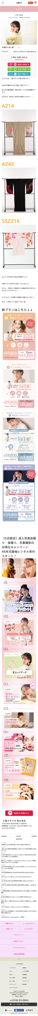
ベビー (10, 971)
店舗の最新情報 (19, 954)
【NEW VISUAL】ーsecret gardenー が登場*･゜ (13, 917)
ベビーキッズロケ (13, 987)
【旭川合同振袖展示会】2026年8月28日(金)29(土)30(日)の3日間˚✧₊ (18, 872)
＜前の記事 (3, 836)
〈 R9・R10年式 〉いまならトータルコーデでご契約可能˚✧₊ (15, 906)
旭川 (34, 51)
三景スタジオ (16, 51)
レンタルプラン (28, 923)
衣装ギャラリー (19, 941)
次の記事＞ (34, 836)
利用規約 (24, 984)
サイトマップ (25, 981)
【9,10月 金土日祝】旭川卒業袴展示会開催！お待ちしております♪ (17, 880)
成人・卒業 (12, 981)
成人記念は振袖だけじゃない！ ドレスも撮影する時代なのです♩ (16, 896)
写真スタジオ (23, 51)
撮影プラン (10, 923)
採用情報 (24, 977)
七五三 (10, 974)
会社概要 (24, 974)
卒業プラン (10, 929)
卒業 (31, 51)
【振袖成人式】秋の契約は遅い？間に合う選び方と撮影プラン (16, 844)
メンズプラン (28, 929)
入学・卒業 (12, 977)
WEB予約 (31, 2)
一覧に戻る (18, 836)
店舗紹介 (24, 967)
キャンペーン (19, 935)
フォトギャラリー (19, 947)
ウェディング (12, 984)
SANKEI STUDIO (18, 1013)
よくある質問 (25, 971)
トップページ (12, 967)
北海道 (28, 51)
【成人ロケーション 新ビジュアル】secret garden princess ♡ (16, 876)
